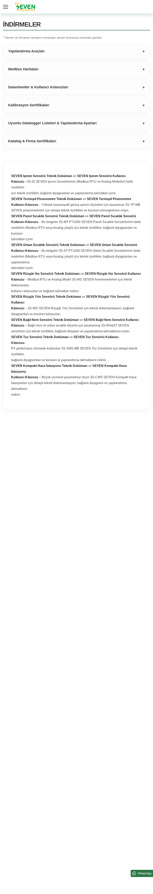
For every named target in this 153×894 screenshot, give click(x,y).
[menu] (6, 6)
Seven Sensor (25, 7)
